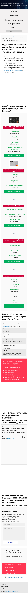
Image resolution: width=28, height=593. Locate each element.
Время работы (9, 567)
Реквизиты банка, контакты (13, 565)
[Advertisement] (14, 89)
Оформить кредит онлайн (14, 20)
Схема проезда (9, 570)
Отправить (10, 542)
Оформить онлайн (14, 155)
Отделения (14, 16)
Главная (14, 11)
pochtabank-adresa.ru (11, 591)
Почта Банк (6, 326)
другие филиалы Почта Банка (13, 70)
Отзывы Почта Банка (11, 573)
